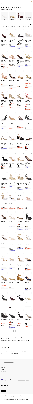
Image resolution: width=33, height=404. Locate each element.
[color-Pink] (3, 325)
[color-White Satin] (2, 104)
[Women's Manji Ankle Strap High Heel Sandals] (12, 215)
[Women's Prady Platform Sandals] (12, 176)
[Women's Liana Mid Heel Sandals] (4, 116)
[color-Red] (1, 44)
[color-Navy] (26, 208)
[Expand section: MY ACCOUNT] (16, 370)
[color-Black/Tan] (18, 247)
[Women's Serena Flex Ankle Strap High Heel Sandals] (20, 157)
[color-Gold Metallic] (11, 85)
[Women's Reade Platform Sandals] (28, 215)
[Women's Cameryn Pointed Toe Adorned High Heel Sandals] (4, 236)
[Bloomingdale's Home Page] (16, 1)
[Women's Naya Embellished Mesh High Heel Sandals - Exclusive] (20, 314)
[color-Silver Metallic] (10, 85)
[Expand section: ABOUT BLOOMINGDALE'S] (16, 372)
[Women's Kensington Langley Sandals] (4, 136)
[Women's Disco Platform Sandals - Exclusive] (4, 314)
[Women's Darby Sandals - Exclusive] (4, 157)
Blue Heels (2, 353)
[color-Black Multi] (17, 325)
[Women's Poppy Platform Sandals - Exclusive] (20, 296)
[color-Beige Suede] (17, 226)
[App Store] (3, 391)
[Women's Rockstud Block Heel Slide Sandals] (12, 55)
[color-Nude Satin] (18, 126)
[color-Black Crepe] (3, 207)
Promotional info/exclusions (21, 380)
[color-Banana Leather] (3, 187)
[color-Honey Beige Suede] (19, 187)
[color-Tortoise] (25, 148)
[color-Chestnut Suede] (2, 187)
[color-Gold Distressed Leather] (10, 248)
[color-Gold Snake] (17, 269)
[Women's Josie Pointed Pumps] (28, 314)
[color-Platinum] (18, 207)
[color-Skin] (12, 65)
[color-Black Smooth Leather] (30, 288)
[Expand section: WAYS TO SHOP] (16, 374)
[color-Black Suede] (1, 104)
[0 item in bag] (31, 1)
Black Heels (24, 351)
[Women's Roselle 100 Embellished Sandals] (4, 74)
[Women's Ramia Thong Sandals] (12, 236)
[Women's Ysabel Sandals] (4, 95)
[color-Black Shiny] (19, 247)
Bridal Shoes (3, 9)
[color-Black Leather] (1, 66)
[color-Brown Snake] (18, 86)
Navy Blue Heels (13, 351)
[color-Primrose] (4, 66)
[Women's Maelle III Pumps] (28, 157)
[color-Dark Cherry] (9, 307)
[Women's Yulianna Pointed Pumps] (28, 257)
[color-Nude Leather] (3, 168)
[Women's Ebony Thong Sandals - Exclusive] (4, 176)
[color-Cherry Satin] (18, 146)
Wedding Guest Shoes (9, 9)
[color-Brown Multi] (19, 325)
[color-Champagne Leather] (11, 324)
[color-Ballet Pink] (10, 44)
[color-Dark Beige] (1, 147)
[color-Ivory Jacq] (4, 207)
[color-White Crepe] (12, 85)
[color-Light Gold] (19, 44)
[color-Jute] (17, 105)
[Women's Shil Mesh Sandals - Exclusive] (28, 196)
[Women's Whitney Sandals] (28, 236)
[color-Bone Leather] (9, 248)
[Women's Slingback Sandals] (4, 215)
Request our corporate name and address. (24, 399)
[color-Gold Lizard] (2, 168)
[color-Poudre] (11, 65)
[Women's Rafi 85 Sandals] (28, 296)
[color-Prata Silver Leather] (20, 187)
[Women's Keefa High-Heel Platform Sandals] (20, 176)
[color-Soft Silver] (10, 105)
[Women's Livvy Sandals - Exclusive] (28, 136)
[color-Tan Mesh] (25, 208)
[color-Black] (4, 44)
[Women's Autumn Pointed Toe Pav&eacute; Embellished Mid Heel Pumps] (12, 196)
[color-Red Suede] (4, 187)
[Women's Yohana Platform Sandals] (20, 136)
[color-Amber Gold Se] (17, 247)
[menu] (1, 1)
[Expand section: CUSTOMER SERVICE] (16, 368)
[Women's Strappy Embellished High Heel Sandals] (28, 95)
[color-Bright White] (20, 247)
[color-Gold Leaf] (3, 66)
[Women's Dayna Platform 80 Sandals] (28, 33)
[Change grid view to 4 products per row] (30, 24)
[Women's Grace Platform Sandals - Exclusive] (20, 276)
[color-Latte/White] (9, 44)
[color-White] (2, 44)
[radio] (1, 44)
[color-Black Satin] (9, 85)
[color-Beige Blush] (26, 85)
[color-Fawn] (18, 44)
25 (21, 331)
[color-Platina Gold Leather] (17, 187)
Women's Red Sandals (4, 351)
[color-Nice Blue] (27, 44)
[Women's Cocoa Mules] (20, 215)
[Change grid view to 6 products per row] (31, 24)
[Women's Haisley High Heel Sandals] (12, 257)
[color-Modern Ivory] (18, 105)
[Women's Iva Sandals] (4, 276)
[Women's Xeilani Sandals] (12, 157)
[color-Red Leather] (10, 324)
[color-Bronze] (14, 65)
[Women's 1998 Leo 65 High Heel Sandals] (28, 55)
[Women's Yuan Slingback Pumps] (12, 74)
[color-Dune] (26, 106)
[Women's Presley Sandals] (20, 95)
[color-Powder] (3, 44)
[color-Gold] (9, 287)
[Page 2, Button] (22, 331)
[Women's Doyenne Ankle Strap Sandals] (20, 196)
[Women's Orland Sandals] (12, 136)
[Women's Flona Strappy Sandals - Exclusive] (20, 74)
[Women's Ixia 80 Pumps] (20, 55)
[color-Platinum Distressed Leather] (26, 187)
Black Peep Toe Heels (14, 353)
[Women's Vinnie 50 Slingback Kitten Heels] (20, 33)
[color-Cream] (20, 44)
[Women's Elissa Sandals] (12, 95)
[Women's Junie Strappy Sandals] (20, 236)
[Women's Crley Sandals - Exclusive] (20, 257)
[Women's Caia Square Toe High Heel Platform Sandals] (4, 196)
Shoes (3, 5)
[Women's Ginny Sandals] (28, 74)
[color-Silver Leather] (2, 207)
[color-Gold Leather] (17, 86)
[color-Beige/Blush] (1, 84)
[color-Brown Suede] (19, 226)
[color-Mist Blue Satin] (26, 247)
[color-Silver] (25, 44)
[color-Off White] (27, 187)
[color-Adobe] (26, 288)
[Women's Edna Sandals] (12, 314)
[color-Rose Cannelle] (9, 65)
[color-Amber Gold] (25, 85)
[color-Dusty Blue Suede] (18, 226)
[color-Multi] (18, 269)
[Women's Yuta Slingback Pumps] (20, 116)
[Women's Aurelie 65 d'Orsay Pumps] (12, 33)
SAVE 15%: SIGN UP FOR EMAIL (9, 362)
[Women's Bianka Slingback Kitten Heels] (4, 55)
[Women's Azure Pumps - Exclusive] (4, 296)
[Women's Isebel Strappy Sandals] (28, 176)
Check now (27, 380)
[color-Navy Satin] (26, 268)
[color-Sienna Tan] (20, 105)
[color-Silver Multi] (18, 325)
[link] (4, 42)
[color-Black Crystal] (2, 147)
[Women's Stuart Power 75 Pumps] (28, 276)
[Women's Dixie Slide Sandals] (12, 276)
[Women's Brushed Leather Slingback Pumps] (4, 33)
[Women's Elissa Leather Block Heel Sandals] (28, 116)
